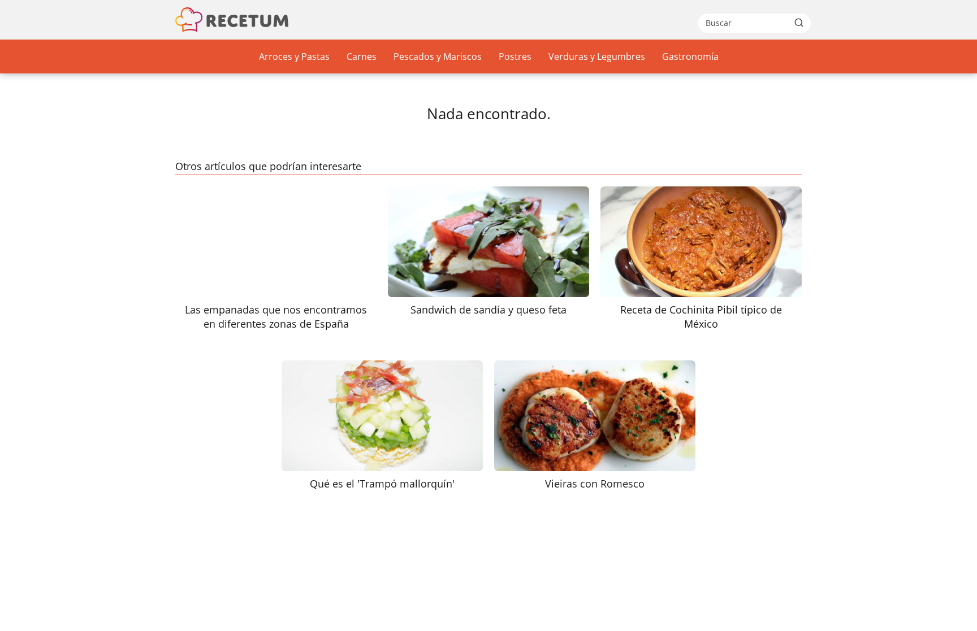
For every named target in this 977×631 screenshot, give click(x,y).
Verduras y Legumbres (596, 56)
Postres (515, 56)
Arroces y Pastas (294, 56)
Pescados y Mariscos (438, 56)
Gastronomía (690, 56)
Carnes (362, 56)
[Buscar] (799, 23)
